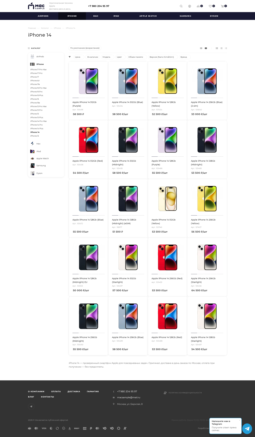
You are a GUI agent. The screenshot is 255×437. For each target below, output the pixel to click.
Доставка (74, 391)
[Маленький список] (201, 48)
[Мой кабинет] (189, 6)
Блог (31, 397)
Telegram (31, 406)
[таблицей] (226, 48)
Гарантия (93, 391)
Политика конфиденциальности (185, 393)
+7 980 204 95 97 (98, 6)
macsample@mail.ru (128, 397)
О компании (36, 391)
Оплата (56, 391)
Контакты (47, 397)
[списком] (221, 48)
